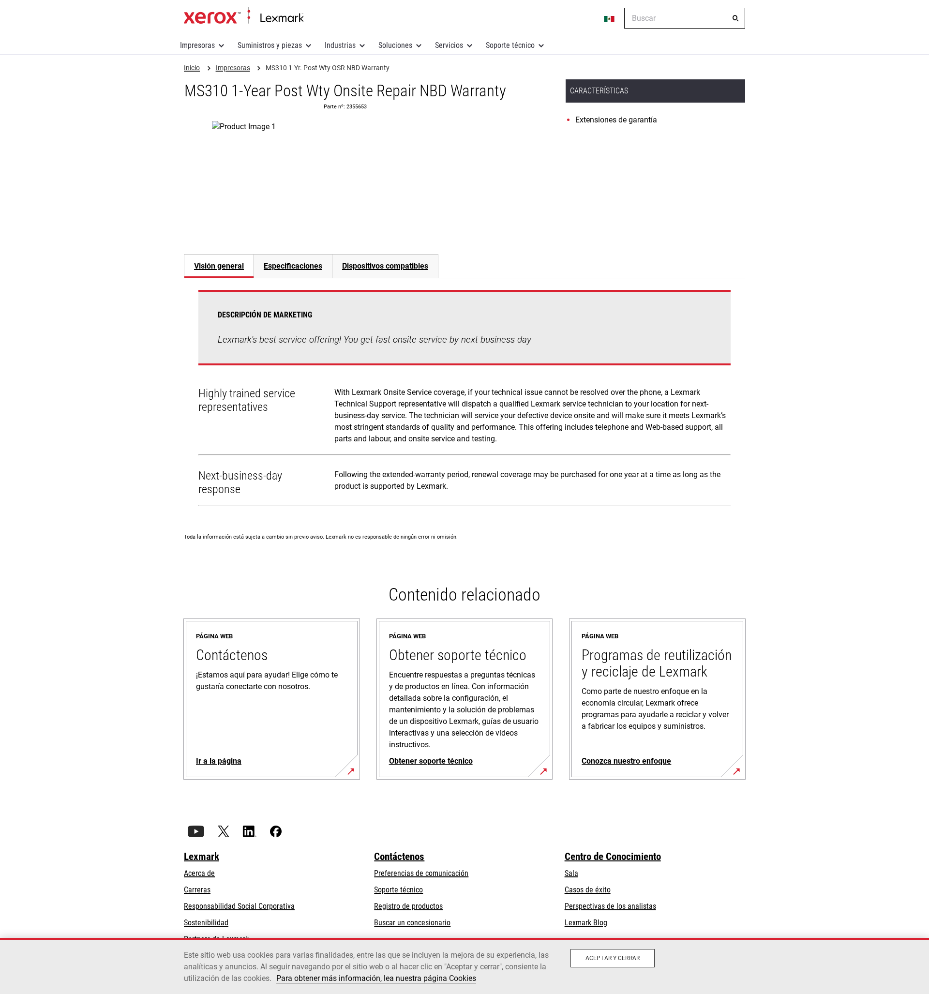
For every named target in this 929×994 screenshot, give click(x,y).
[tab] (219, 266)
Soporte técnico (510, 45)
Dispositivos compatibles (385, 266)
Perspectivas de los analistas (610, 906)
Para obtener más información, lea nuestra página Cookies (376, 978)
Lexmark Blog (586, 922)
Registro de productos (408, 906)
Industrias (340, 45)
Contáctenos (399, 856)
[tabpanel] (464, 399)
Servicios (449, 45)
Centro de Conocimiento (613, 856)
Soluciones (395, 45)
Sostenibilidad (206, 922)
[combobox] (684, 18)
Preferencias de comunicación (421, 873)
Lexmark (201, 856)
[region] (464, 966)
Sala (571, 873)
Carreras (197, 889)
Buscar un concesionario (412, 922)
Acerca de (199, 873)
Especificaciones (293, 266)
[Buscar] (735, 18)
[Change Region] (609, 18)
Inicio (243, 16)
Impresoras (197, 45)
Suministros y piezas (270, 45)
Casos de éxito (588, 889)
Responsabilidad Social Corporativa (239, 906)
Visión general (219, 266)
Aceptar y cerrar (612, 958)
